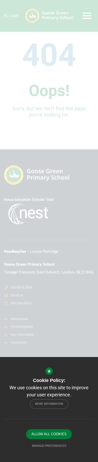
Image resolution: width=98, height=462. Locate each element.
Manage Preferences (49, 445)
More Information (49, 404)
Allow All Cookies (49, 434)
